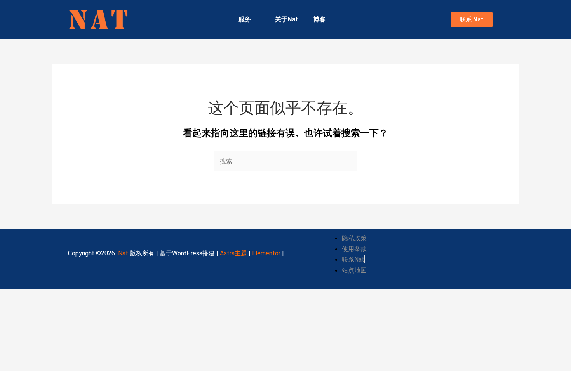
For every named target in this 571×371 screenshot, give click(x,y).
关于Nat (286, 19)
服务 (244, 19)
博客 (319, 19)
